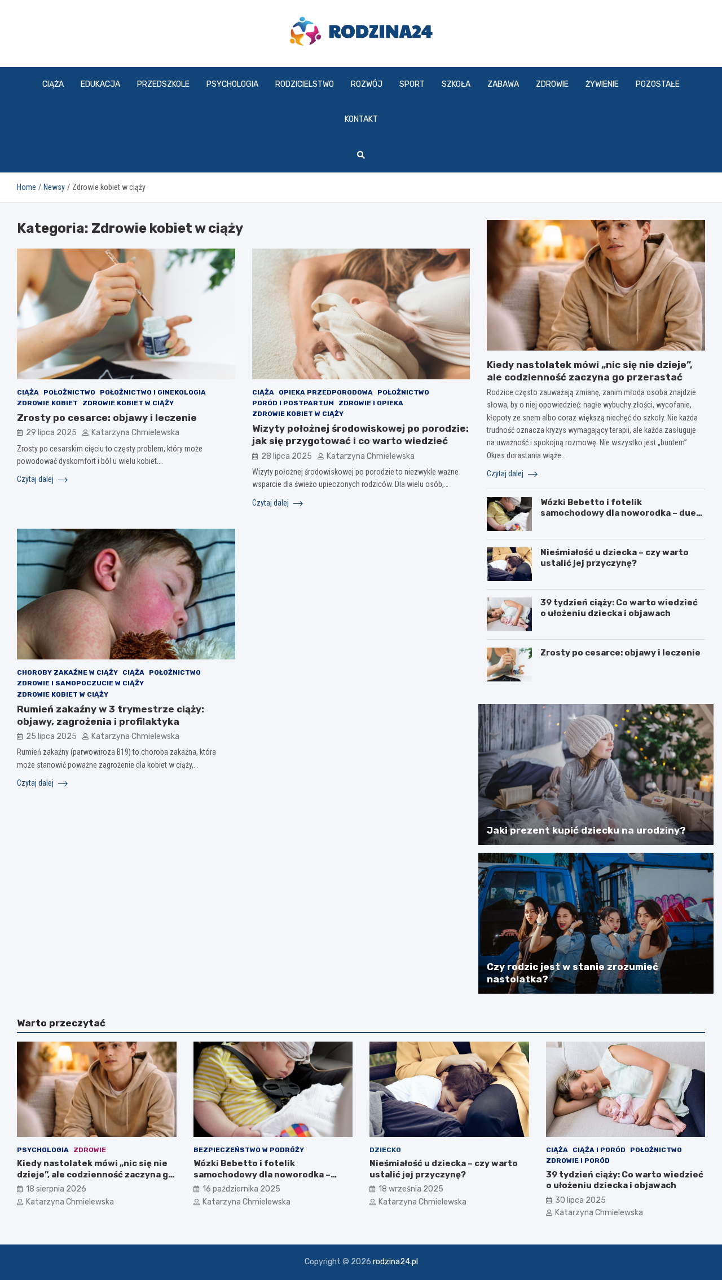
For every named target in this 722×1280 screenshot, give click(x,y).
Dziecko (385, 1150)
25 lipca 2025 (51, 736)
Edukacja (100, 84)
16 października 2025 (241, 1189)
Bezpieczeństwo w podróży (248, 1150)
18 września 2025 (410, 1189)
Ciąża (53, 84)
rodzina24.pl (395, 1261)
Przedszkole (163, 84)
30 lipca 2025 (580, 1200)
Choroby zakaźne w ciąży (67, 672)
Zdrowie (552, 84)
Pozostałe (658, 84)
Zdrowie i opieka (370, 403)
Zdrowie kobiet (47, 403)
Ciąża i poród (599, 1150)
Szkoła (456, 84)
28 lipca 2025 (286, 456)
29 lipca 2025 (51, 432)
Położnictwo (69, 392)
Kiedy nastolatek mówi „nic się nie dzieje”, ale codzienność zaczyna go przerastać (95, 1174)
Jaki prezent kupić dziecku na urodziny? (586, 830)
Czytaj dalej (36, 479)
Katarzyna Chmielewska (135, 432)
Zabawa (503, 84)
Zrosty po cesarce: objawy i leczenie (107, 417)
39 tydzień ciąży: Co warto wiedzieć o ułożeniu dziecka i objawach (619, 608)
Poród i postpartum (293, 403)
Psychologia (232, 84)
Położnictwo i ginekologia (153, 392)
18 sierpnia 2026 (56, 1189)
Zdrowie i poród (578, 1160)
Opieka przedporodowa (326, 392)
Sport (412, 84)
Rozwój (366, 84)
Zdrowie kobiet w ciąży (128, 403)
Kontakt (361, 119)
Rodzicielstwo (304, 84)
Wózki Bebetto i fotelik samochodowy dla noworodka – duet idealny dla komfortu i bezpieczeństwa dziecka (620, 519)
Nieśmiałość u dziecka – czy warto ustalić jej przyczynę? (614, 558)
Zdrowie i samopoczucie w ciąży (80, 683)
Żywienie (602, 84)
